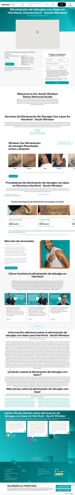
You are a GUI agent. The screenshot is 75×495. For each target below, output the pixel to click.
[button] (73, 484)
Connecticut (35, 15)
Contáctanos (24, 471)
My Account (70, 4)
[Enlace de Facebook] (55, 472)
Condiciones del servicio (54, 79)
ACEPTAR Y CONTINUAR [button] (63, 490)
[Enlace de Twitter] (60, 472)
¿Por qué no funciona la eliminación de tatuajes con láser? (19, 402)
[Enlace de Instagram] (57, 472)
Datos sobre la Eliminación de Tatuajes (44, 474)
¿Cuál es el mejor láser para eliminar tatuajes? (18, 405)
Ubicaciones (47, 4)
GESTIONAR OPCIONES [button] (63, 486)
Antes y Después (22, 4)
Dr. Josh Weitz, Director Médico (11, 194)
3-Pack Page (37, 130)
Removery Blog (8, 471)
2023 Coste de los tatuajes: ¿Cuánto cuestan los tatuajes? (50, 399)
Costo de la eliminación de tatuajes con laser (34, 4)
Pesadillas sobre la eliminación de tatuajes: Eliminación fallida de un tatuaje (55, 406)
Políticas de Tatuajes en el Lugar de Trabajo (11, 474)
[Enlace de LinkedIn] (64, 472)
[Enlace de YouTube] (62, 472)
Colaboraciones (8, 476)
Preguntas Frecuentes (9, 469)
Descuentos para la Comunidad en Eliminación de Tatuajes (11, 479)
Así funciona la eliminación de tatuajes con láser (14, 398)
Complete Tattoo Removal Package (37, 132)
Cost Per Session (37, 129)
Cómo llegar (7, 58)
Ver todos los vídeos (37, 326)
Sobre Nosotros (41, 469)
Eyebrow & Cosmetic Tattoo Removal (37, 133)
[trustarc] (71, 494)
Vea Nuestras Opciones (11, 267)
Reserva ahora (10, 64)
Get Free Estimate (62, 4)
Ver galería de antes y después (65, 143)
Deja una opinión (37, 458)
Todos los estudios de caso (43, 471)
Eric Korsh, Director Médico (43, 194)
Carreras (23, 469)
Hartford (40, 15)
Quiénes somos (53, 4)
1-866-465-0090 (8, 61)
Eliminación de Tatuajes (14, 4)
